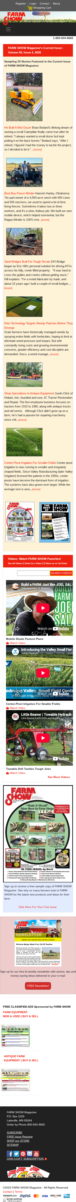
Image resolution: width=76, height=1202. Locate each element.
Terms (18, 1191)
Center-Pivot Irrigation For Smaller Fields (30, 462)
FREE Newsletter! (38, 985)
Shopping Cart (42, 7)
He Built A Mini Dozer (17, 127)
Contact (44, 3)
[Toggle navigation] (8, 29)
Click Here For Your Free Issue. (38, 907)
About (56, 3)
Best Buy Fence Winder (19, 193)
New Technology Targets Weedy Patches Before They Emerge (38, 325)
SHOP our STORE (18, 1140)
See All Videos (15, 563)
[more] (38, 149)
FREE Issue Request (20, 1136)
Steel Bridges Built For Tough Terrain (27, 261)
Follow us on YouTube (55, 563)
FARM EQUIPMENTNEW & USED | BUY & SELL (21, 1014)
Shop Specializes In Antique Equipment (29, 393)
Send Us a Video (33, 563)
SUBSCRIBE (14, 1132)
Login (32, 3)
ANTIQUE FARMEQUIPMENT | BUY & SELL (21, 1058)
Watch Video (17, 643)
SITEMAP (13, 1144)
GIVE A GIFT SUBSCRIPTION (25, 1158)
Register (21, 3)
